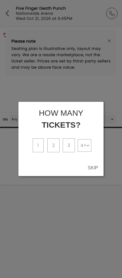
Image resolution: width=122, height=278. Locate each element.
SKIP (93, 167)
